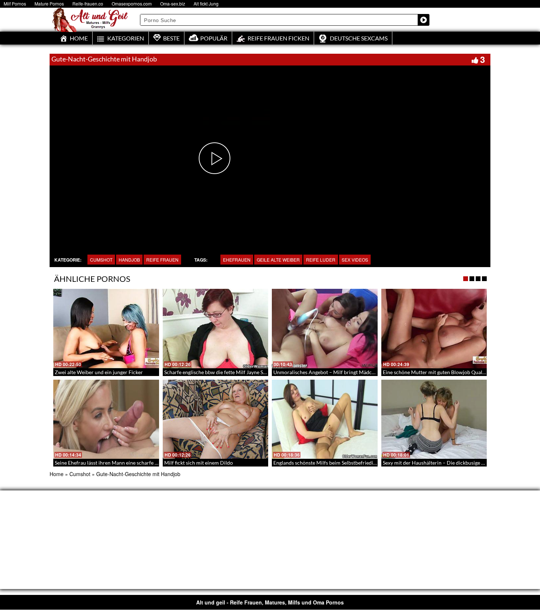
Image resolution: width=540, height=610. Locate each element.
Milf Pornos (15, 3)
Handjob (129, 259)
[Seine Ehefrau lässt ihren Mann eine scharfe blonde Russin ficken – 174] (106, 419)
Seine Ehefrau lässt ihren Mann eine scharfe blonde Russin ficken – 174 (135, 463)
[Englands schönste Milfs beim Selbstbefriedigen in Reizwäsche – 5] (325, 419)
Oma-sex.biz (172, 3)
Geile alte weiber (278, 259)
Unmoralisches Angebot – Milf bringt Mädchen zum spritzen (341, 372)
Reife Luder (320, 259)
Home (57, 474)
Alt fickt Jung (206, 3)
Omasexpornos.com (132, 3)
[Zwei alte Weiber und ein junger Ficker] (106, 328)
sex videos (355, 259)
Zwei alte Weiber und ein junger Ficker (99, 372)
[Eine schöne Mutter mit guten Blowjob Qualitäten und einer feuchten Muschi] (434, 328)
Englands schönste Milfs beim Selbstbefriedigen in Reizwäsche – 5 (347, 463)
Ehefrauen (237, 259)
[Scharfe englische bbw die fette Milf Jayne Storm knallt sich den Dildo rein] (216, 328)
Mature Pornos (49, 3)
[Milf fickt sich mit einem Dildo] (216, 419)
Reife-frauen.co (87, 3)
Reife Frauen (162, 259)
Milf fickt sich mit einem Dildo (198, 463)
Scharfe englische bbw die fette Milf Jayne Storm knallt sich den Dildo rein (248, 372)
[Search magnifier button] (423, 20)
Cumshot (101, 259)
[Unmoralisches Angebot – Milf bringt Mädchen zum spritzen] (325, 328)
